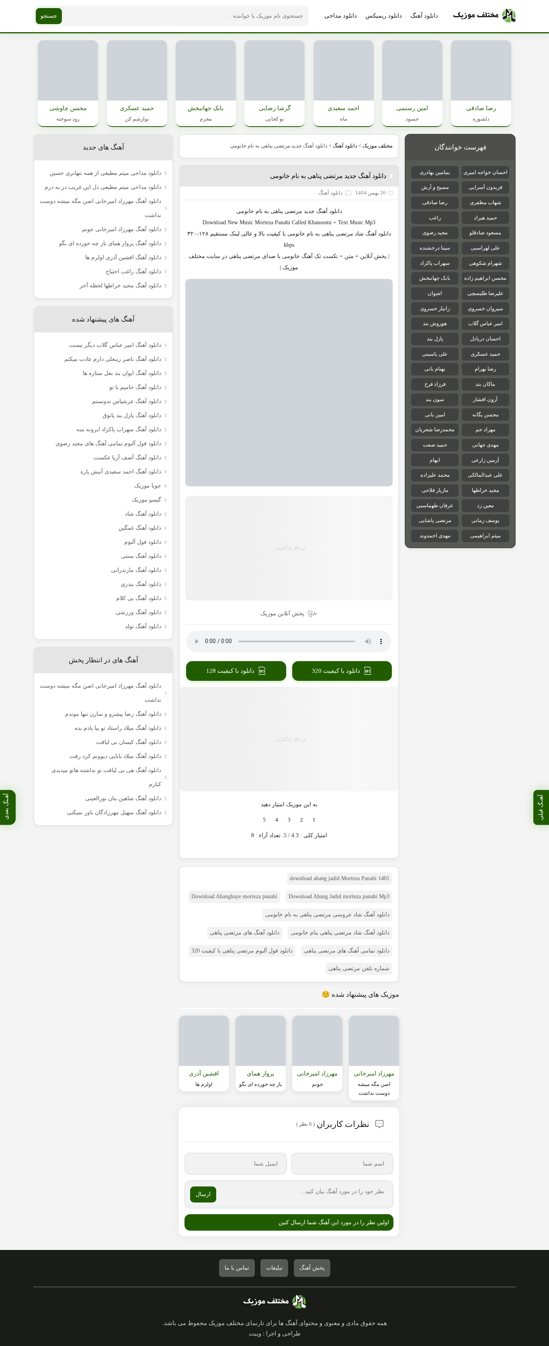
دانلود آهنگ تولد (143, 626)
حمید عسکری (485, 354)
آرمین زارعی (485, 460)
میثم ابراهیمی (485, 536)
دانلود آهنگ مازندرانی (136, 570)
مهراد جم (485, 429)
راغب (435, 218)
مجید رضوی (435, 232)
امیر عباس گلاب (485, 323)
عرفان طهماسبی (434, 505)
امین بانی (435, 415)
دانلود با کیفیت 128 (230, 671)
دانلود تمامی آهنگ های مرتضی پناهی (346, 951)
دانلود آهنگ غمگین (140, 528)
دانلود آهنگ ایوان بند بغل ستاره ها (122, 373)
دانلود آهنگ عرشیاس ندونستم (126, 401)
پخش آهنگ (312, 1268)
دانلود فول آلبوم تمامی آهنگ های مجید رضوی (108, 443)
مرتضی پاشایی (435, 520)
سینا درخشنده (435, 248)
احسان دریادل (485, 339)
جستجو (49, 16)
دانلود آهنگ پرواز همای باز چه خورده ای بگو (110, 243)
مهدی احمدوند (435, 536)
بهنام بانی (434, 369)
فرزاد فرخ (435, 384)
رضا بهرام (485, 369)
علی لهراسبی (485, 248)
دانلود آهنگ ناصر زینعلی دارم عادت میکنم (112, 359)
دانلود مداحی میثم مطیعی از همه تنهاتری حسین (105, 173)
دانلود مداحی (340, 15)
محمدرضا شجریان (435, 429)
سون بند (435, 399)
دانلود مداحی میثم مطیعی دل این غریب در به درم (103, 187)
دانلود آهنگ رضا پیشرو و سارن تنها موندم (113, 714)
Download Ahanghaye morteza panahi (234, 896)
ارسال (203, 1194)
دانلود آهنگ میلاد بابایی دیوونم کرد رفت (115, 756)
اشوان (435, 293)
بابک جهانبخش (435, 278)
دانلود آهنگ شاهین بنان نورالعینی (123, 798)
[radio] (314, 820)
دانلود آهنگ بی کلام (138, 598)
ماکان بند (485, 384)
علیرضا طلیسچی (485, 293)
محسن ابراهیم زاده (485, 278)
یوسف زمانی (485, 520)
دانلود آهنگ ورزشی (138, 612)
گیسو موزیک (146, 500)
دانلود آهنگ (424, 15)
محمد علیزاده (435, 475)
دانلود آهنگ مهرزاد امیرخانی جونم (121, 229)
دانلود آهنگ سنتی (141, 556)
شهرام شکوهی (485, 263)
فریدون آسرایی (485, 187)
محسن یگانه (485, 415)
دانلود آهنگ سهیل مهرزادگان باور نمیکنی (114, 812)
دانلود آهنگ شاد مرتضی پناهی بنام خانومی (340, 933)
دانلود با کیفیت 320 (336, 671)
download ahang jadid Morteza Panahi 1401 (339, 878)
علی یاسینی (435, 354)
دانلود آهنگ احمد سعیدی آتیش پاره (120, 472)
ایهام (435, 460)
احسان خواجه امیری (485, 172)
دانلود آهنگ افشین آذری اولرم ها (123, 257)
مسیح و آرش (435, 187)
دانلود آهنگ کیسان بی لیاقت (128, 742)
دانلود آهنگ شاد (373, 234)
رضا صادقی (434, 202)
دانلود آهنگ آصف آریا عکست (127, 458)
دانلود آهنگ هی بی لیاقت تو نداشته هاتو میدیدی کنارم (106, 777)
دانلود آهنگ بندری (141, 584)
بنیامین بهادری (435, 172)
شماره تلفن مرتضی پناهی (358, 968)
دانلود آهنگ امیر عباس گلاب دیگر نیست (115, 345)
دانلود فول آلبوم (142, 542)
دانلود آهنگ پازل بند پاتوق (131, 415)
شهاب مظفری (485, 202)
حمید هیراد (485, 218)
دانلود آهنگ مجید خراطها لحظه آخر (120, 286)
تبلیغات (274, 1268)
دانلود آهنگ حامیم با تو (135, 387)
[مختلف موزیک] (484, 16)
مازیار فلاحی (435, 490)
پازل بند (435, 339)
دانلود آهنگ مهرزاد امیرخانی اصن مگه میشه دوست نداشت (100, 208)
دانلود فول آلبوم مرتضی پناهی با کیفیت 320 (242, 951)
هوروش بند (435, 323)
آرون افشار (485, 399)
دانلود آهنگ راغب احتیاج (133, 271)
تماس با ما (237, 1268)
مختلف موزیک (378, 146)
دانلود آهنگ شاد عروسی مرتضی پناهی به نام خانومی (327, 915)
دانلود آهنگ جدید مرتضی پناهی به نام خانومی (328, 175)
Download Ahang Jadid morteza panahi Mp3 (339, 896)
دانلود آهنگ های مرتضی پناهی (244, 933)
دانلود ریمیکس (383, 15)
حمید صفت (435, 445)
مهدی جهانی (485, 445)
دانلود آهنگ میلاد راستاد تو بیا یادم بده (118, 728)
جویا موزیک (147, 486)
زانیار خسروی (435, 308)
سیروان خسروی (485, 308)
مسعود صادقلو (485, 232)
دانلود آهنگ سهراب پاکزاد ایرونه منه (118, 429)
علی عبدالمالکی (485, 475)
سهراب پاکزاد (435, 263)
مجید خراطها (485, 490)
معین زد (485, 505)
